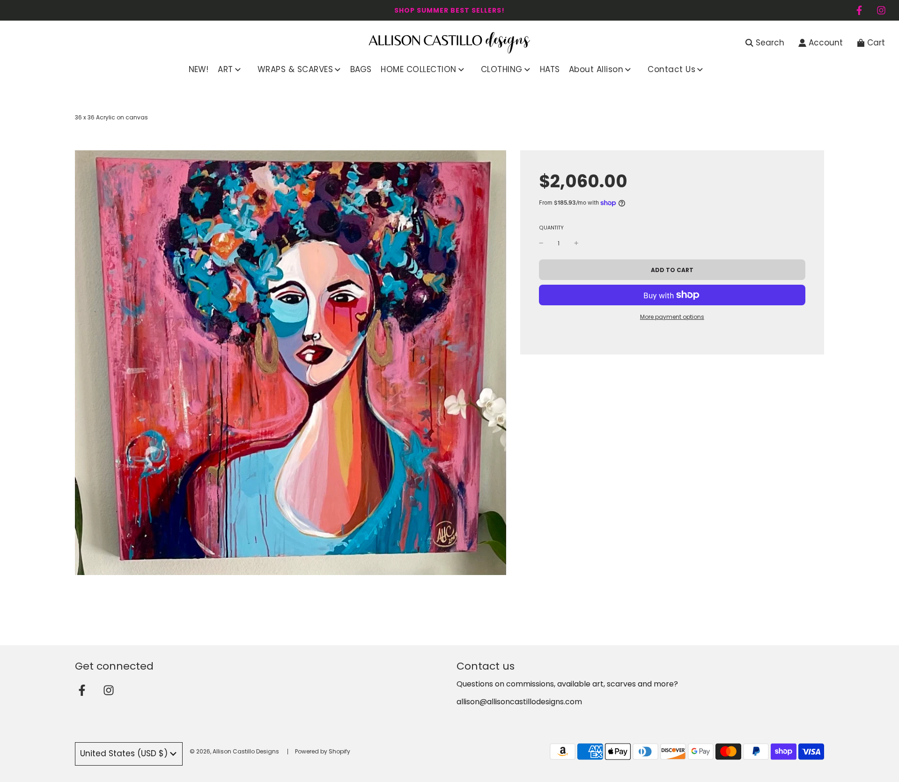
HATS (550, 69)
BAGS (360, 69)
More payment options (672, 317)
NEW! (198, 69)
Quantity (551, 227)
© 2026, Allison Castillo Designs (234, 751)
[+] (576, 243)
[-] (541, 243)
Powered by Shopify (322, 751)
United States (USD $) (124, 753)
